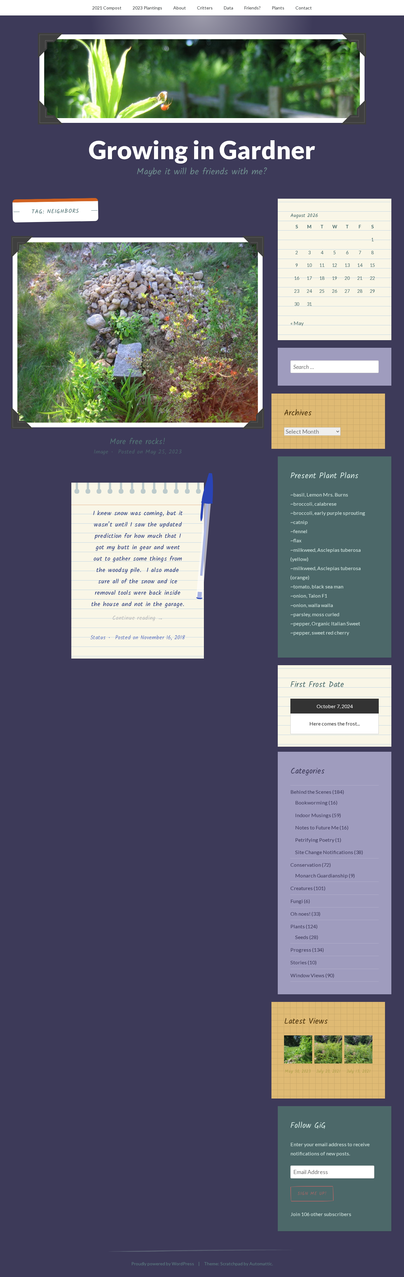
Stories (298, 962)
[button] (298, 1056)
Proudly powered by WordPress (162, 1263)
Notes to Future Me (317, 827)
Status (97, 638)
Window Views (307, 975)
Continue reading (147, 618)
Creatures (301, 888)
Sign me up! (312, 1193)
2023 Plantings (147, 7)
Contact (303, 7)
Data (228, 7)
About (179, 7)
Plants (278, 7)
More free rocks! (137, 442)
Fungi (296, 901)
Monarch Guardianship (321, 875)
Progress (300, 950)
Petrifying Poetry (314, 840)
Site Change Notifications (324, 852)
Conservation (305, 865)
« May (297, 323)
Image (101, 452)
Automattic (260, 1263)
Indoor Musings (313, 815)
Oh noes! (300, 914)
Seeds (301, 937)
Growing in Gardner (202, 149)
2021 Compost (107, 7)
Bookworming (311, 802)
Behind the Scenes (310, 792)
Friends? (252, 7)
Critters (205, 7)
